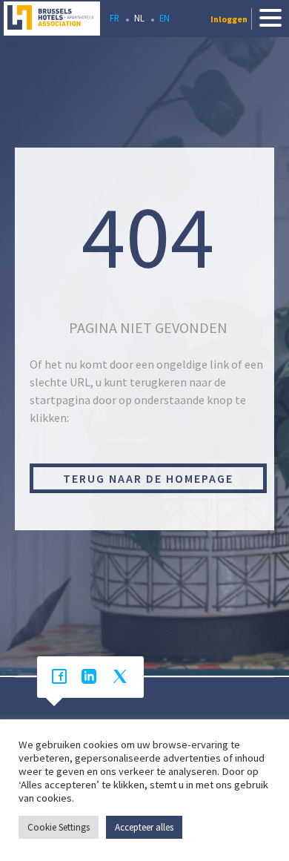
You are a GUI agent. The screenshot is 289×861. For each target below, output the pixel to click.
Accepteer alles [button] (144, 827)
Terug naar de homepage (148, 478)
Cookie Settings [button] (58, 827)
